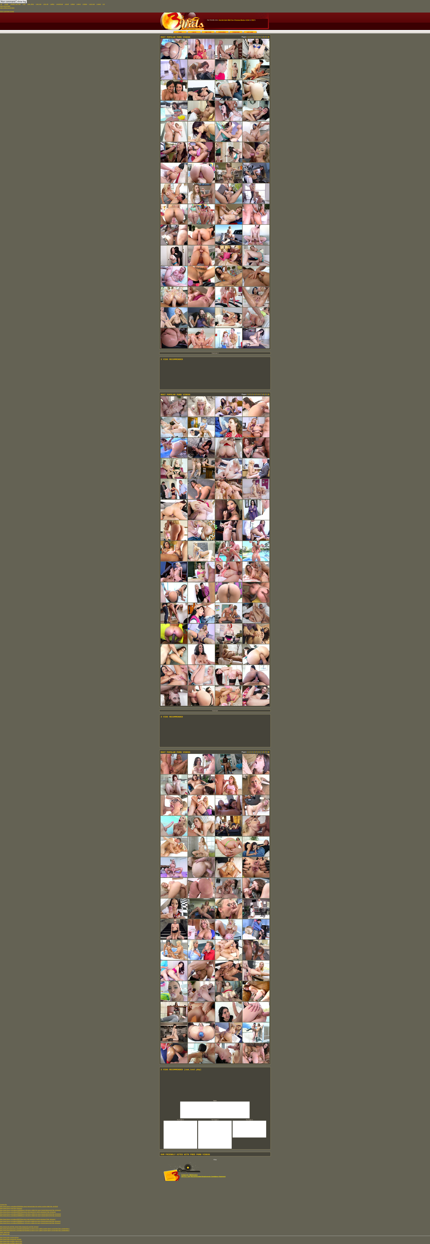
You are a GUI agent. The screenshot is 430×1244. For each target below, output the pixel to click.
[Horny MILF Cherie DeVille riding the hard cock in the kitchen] (201, 918)
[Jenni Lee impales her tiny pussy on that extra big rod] (256, 79)
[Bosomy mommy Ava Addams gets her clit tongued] (174, 684)
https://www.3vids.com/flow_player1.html (11, 1241)
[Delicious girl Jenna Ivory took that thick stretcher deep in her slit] (201, 519)
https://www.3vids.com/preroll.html (9, 1237)
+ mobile (6, 4)
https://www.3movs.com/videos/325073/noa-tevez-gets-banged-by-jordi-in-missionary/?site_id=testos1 (28, 1212)
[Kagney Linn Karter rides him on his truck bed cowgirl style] (228, 244)
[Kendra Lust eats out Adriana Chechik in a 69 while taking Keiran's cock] (256, 1062)
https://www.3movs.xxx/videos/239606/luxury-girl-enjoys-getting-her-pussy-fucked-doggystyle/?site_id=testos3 (30, 1223)
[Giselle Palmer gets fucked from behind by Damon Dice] (201, 1000)
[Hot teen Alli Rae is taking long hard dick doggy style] (256, 815)
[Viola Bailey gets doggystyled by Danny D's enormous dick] (174, 327)
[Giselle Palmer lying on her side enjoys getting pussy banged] (174, 416)
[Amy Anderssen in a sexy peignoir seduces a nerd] (256, 519)
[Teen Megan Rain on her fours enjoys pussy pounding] (201, 980)
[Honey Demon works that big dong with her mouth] (228, 1062)
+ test (23, 4)
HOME (180, 32)
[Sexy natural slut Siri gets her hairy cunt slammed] (256, 457)
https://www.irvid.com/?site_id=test (9, 1226)
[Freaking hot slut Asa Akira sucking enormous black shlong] (228, 519)
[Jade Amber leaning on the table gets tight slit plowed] (256, 980)
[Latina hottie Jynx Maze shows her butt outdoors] (228, 602)
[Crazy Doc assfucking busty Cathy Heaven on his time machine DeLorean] (256, 182)
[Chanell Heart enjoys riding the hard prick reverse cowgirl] (256, 684)
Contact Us (184, 1175)
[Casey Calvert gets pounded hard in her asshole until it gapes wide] (256, 1021)
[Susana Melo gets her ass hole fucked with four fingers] (201, 1021)
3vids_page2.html (5, 1232)
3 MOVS (194, 32)
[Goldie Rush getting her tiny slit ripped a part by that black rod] (256, 705)
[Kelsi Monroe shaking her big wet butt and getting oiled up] (256, 560)
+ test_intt (45, 4)
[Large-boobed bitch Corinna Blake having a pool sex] (228, 560)
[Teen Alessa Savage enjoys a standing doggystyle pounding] (256, 99)
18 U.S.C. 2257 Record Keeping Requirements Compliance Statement (203, 1176)
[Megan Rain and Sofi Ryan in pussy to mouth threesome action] (201, 99)
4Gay (215, 1159)
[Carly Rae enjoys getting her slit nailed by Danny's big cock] (228, 478)
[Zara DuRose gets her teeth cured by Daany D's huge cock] (228, 436)
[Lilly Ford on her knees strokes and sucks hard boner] (201, 203)
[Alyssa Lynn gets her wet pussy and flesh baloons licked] (228, 938)
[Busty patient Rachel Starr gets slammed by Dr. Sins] (228, 141)
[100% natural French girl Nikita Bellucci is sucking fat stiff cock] (201, 79)
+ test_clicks (30, 4)
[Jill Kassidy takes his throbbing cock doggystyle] (256, 223)
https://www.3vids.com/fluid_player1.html (11, 1243)
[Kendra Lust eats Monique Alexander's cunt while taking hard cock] (174, 436)
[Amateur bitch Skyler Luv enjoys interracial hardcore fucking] (256, 602)
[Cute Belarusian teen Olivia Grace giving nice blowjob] (201, 835)
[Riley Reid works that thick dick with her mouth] (256, 897)
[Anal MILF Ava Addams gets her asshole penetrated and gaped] (256, 876)
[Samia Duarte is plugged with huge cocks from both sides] (256, 327)
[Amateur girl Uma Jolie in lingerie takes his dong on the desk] (256, 436)
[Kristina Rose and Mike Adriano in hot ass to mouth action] (201, 182)
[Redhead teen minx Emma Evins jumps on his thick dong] (174, 794)
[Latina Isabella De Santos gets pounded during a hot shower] (174, 664)
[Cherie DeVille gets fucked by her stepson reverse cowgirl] (228, 498)
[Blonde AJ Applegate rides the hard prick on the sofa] (256, 265)
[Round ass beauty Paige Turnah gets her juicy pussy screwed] (174, 347)
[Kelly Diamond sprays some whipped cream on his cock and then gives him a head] (174, 918)
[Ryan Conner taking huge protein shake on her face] (256, 794)
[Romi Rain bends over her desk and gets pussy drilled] (201, 478)
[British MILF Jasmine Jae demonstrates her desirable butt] (228, 856)
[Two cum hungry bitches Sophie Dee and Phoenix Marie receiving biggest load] (174, 99)
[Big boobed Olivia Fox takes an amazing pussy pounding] (174, 856)
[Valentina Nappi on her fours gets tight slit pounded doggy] (174, 980)
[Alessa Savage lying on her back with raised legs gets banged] (256, 58)
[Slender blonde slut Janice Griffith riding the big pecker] (174, 876)
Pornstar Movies (240, 20)
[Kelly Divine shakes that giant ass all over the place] (201, 897)
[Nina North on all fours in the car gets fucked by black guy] (174, 244)
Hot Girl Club (223, 20)
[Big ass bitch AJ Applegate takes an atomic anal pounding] (174, 58)
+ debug (72, 4)
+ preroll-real (59, 4)
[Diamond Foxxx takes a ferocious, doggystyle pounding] (256, 1000)
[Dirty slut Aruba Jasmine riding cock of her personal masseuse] (228, 664)
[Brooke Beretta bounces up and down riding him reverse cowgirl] (174, 519)
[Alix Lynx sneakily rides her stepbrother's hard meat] (201, 436)
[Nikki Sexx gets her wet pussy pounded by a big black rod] (201, 161)
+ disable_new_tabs (15, 4)
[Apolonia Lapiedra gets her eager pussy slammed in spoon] (228, 980)
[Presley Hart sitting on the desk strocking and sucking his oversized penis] (228, 622)
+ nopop (98, 4)
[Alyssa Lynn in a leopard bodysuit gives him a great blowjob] (201, 540)
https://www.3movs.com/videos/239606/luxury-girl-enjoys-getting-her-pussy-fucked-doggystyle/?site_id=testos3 (30, 1215)
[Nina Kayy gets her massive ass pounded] (201, 815)
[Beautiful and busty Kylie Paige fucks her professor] (201, 560)
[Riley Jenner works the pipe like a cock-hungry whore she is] (201, 416)
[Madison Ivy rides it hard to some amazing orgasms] (228, 182)
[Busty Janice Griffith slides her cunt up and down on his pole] (256, 141)
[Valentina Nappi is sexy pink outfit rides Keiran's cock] (201, 58)
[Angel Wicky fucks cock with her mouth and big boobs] (256, 478)
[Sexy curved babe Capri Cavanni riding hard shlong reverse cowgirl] (228, 285)
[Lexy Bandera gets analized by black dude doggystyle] (201, 498)
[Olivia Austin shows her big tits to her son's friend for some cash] (201, 938)
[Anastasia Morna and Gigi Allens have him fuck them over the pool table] (201, 347)
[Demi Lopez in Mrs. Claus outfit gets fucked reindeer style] (174, 1062)
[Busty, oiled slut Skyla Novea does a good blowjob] (228, 794)
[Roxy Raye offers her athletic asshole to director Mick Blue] (201, 1042)
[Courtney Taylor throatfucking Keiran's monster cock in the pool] (174, 835)
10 (268, 37)
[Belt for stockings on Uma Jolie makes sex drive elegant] (174, 602)
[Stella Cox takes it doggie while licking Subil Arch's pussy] (228, 835)
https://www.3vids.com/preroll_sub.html (10, 1239)
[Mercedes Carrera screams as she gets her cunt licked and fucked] (201, 794)
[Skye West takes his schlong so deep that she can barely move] (201, 876)
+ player (78, 4)
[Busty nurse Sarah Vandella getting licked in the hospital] (174, 203)
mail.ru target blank (5, 6)
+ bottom (84, 4)
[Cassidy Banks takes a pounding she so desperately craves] (256, 540)
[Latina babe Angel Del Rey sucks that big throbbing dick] (228, 1021)
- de (1, 4)
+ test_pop (38, 4)
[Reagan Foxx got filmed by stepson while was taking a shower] (228, 79)
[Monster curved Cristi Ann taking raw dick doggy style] (174, 897)
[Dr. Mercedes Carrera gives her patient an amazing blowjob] (256, 918)
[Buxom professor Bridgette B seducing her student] (201, 959)
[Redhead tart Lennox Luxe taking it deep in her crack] (228, 347)
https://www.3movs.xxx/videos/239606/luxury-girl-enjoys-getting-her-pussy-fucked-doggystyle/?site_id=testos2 (30, 1221)
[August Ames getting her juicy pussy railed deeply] (228, 959)
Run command (8, 1)
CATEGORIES (222, 32)
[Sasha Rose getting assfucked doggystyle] (228, 684)
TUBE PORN (208, 32)
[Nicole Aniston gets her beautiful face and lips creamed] (256, 161)
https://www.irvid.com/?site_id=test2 (28, 1226)
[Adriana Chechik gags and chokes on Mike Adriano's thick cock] (174, 1000)
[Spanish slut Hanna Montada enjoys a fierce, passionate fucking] (228, 876)
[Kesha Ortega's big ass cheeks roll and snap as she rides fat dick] (256, 347)
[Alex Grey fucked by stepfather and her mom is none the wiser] (201, 602)
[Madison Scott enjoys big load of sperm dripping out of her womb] (201, 306)
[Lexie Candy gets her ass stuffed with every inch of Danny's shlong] (256, 643)
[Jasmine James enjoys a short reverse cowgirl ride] (228, 643)
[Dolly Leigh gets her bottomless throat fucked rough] (174, 705)
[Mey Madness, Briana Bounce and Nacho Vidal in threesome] (256, 203)
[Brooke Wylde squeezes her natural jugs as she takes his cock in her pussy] (174, 285)
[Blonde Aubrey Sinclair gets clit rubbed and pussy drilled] (228, 705)
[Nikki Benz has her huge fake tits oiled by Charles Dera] (201, 773)
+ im (103, 4)
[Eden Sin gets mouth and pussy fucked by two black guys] (228, 120)
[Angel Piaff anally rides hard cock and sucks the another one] (228, 1000)
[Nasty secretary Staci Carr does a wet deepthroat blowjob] (256, 835)
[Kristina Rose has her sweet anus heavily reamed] (174, 223)
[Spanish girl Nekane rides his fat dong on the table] (174, 1042)
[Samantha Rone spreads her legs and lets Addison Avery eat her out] (174, 540)
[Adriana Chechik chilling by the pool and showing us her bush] (174, 120)
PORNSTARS (236, 32)
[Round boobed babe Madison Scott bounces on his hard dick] (174, 938)
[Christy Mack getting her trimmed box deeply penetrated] (201, 285)
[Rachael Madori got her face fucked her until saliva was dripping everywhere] (201, 622)
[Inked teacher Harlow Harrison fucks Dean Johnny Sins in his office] (174, 581)
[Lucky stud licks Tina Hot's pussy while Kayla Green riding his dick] (174, 478)
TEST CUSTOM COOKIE (7, 11)
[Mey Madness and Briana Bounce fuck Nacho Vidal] (256, 498)
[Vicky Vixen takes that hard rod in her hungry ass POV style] (228, 457)
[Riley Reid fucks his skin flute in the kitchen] (228, 58)
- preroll (66, 4)
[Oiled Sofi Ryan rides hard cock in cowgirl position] (174, 306)
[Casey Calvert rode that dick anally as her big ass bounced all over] (256, 664)
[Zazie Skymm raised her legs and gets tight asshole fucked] (201, 684)
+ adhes (52, 4)
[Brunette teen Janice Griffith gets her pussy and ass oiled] (256, 306)
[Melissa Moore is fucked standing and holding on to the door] (228, 161)
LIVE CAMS (250, 32)
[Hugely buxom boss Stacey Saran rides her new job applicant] (201, 643)
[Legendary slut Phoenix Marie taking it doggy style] (228, 306)
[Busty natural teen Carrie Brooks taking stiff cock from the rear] (228, 581)
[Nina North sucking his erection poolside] (228, 203)
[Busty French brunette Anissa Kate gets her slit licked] (228, 327)
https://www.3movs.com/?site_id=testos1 (11, 1208)
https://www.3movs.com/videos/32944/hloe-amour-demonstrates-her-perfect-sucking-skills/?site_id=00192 (29, 1206)
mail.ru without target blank (7, 8)
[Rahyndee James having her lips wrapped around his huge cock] (256, 773)
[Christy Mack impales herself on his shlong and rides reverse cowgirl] (228, 897)
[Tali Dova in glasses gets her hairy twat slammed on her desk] (201, 581)
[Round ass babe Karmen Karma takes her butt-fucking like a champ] (174, 457)
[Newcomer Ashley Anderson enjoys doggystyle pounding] (201, 705)
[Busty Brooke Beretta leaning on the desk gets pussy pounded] (174, 79)
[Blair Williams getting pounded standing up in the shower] (174, 141)
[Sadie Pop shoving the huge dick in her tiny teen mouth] (201, 141)
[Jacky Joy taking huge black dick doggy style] (174, 643)
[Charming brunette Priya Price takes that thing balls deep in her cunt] (174, 182)
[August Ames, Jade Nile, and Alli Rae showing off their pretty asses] (201, 223)
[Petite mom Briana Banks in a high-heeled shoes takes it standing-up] (174, 622)
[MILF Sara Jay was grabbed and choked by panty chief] (174, 265)
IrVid (247, 20)
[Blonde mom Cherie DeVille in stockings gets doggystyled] (228, 265)
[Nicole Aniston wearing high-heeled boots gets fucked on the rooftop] (256, 1042)
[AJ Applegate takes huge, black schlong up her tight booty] (228, 540)
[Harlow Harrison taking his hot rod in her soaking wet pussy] (228, 223)
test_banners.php (5, 1234)
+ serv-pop (92, 4)
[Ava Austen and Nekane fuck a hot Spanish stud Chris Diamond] (228, 416)
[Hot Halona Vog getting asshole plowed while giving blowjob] (201, 265)
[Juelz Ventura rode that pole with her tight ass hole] (228, 1042)
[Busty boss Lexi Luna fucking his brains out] (201, 856)
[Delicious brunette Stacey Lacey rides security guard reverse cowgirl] (201, 457)
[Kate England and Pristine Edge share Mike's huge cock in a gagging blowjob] (228, 918)
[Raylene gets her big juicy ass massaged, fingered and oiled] (256, 285)
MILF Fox (231, 20)
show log (21, 1)
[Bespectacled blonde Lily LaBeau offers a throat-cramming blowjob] (174, 815)
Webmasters (193, 1175)
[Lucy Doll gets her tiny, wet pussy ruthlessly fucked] (256, 416)
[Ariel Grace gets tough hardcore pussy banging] (256, 120)
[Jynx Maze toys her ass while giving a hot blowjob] (201, 1062)
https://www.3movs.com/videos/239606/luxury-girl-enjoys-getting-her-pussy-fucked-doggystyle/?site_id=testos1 (30, 1210)
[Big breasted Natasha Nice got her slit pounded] (256, 581)
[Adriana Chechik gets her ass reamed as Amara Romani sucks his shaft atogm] (228, 815)
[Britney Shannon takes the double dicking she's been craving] (174, 773)
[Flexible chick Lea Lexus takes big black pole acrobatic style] (228, 773)
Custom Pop (3, 1204)
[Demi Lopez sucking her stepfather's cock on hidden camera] (256, 856)
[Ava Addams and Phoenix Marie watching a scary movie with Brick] (201, 327)
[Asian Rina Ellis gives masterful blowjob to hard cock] (228, 99)
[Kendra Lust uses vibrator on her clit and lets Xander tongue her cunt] (174, 1021)
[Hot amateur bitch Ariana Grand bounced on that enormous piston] (201, 244)
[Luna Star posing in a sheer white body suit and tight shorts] (201, 664)
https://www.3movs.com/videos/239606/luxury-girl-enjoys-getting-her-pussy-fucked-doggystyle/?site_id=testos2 (30, 1214)
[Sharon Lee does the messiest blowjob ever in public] (174, 161)
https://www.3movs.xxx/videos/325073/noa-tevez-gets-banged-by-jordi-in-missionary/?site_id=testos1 (27, 1219)
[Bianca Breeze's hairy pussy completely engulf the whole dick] (256, 244)
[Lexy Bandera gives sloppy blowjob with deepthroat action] (256, 959)
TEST (253, 20)
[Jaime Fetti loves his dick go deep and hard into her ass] (174, 560)
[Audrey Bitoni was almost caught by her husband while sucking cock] (174, 498)
